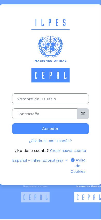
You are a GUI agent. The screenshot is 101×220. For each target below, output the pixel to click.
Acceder (50, 128)
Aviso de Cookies (78, 166)
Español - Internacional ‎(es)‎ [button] (38, 160)
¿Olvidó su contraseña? (50, 140)
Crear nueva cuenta (68, 150)
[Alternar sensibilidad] (83, 113)
